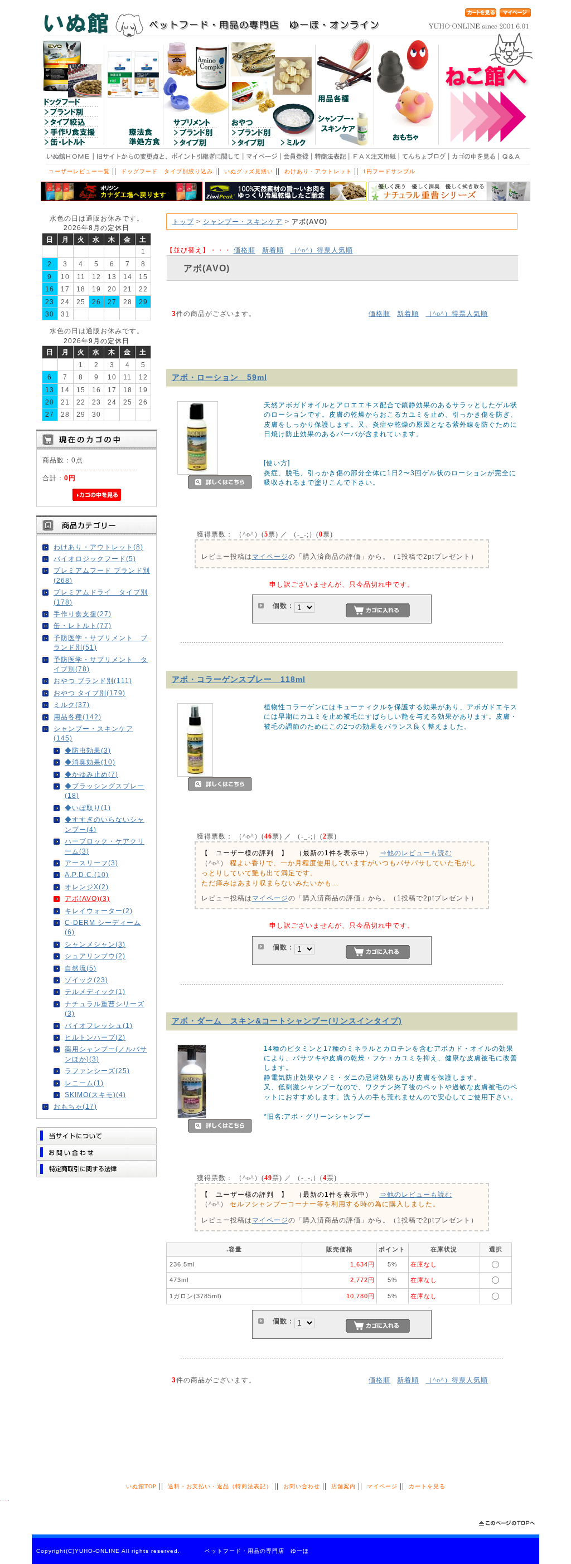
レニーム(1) (84, 1082)
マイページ (270, 556)
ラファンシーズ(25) (97, 1070)
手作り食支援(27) (83, 613)
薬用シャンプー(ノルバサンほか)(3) (106, 1053)
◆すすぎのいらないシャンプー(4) (104, 824)
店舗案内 (343, 1486)
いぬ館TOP (141, 1486)
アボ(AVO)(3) (87, 898)
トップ (183, 221)
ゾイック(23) (86, 979)
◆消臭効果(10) (90, 762)
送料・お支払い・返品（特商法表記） (220, 1486)
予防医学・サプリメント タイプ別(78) (101, 664)
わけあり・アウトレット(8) (98, 546)
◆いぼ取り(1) (88, 807)
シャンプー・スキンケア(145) (93, 733)
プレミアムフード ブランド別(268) (102, 575)
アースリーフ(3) (91, 862)
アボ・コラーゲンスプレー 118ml (239, 679)
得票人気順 (322, 250)
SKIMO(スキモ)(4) (95, 1094)
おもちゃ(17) (75, 1106)
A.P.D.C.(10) (87, 874)
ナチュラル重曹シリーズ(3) (104, 1008)
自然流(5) (80, 968)
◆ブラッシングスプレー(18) (104, 790)
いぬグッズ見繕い (248, 171)
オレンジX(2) (87, 886)
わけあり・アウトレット (318, 171)
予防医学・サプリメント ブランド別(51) (101, 642)
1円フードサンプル (389, 171)
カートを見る (427, 1486)
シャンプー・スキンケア (243, 221)
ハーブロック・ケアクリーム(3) (104, 845)
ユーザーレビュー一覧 (79, 171)
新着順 (273, 250)
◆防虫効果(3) (88, 750)
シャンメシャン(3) (95, 944)
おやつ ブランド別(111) (93, 680)
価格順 (244, 250)
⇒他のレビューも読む (416, 852)
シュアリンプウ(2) (95, 955)
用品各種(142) (77, 716)
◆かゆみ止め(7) (91, 774)
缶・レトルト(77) (83, 625)
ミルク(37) (72, 704)
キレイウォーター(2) (99, 910)
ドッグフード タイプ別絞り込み (167, 171)
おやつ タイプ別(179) (89, 692)
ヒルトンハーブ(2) (95, 1037)
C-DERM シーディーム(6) (103, 927)
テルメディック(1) (95, 991)
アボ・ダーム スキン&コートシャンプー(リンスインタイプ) (287, 1020)
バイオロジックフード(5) (95, 558)
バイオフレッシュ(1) (99, 1025)
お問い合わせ (301, 1486)
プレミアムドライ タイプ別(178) (101, 596)
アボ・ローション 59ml (219, 377)
